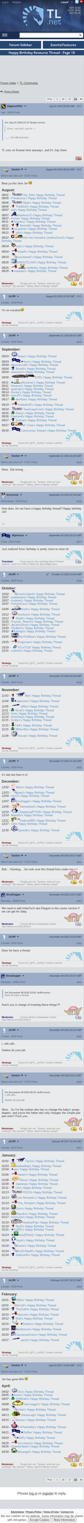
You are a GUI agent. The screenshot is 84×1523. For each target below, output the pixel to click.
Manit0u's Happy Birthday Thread (32, 815)
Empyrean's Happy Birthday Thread (40, 642)
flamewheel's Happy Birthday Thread (42, 806)
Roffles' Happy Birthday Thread (42, 1432)
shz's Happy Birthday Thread (36, 1391)
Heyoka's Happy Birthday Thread (37, 1213)
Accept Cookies (40, 1519)
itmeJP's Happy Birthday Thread (31, 395)
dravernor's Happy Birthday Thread (32, 372)
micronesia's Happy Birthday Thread (40, 1443)
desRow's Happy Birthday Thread (36, 399)
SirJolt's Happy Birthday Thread (36, 1305)
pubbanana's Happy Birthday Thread (33, 597)
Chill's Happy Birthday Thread (33, 725)
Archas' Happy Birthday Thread (30, 218)
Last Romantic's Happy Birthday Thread (41, 1197)
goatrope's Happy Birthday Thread (32, 389)
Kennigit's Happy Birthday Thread (34, 631)
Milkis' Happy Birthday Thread (35, 1300)
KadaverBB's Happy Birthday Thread (42, 820)
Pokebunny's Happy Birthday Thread (34, 198)
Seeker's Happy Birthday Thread (43, 1324)
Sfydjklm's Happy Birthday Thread (32, 628)
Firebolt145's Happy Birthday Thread (40, 404)
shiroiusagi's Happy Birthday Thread (43, 1415)
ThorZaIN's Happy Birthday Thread (37, 1309)
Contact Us (67, 1512)
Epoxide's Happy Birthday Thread (38, 830)
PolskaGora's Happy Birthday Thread (34, 603)
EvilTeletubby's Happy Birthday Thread (42, 1427)
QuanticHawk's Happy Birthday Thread (35, 1446)
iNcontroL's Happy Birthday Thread (43, 382)
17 (69, 99)
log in (33, 1493)
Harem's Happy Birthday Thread (37, 1174)
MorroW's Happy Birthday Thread (40, 225)
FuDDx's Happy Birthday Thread (34, 1229)
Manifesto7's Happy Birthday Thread (39, 215)
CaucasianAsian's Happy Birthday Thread (41, 1334)
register (48, 1493)
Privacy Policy (34, 1512)
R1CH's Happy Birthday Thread (42, 1192)
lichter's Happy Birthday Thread (36, 1409)
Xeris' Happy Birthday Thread (29, 713)
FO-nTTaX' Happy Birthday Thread (39, 647)
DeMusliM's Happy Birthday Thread (38, 1255)
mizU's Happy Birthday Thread (30, 795)
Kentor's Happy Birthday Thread (31, 392)
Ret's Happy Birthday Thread (43, 695)
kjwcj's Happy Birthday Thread (35, 792)
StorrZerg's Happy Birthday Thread (32, 716)
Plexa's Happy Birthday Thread (39, 1180)
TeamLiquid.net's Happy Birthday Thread (48, 409)
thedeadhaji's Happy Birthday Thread (38, 1166)
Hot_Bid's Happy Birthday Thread (44, 195)
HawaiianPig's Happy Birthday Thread (45, 1222)
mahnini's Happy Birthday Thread (31, 650)
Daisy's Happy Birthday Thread (35, 413)
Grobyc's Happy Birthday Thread (31, 720)
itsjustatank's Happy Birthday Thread (39, 257)
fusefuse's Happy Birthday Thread (39, 614)
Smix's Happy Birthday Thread (42, 361)
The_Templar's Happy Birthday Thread (41, 1203)
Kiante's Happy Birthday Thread (36, 1245)
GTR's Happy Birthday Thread (53, 377)
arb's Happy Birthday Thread (29, 209)
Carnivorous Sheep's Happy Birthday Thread (48, 430)
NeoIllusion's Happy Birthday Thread (38, 1329)
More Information (64, 1519)
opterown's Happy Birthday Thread (38, 701)
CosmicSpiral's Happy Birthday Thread (41, 594)
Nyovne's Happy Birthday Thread (38, 1314)
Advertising (17, 1512)
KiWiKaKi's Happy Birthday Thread (37, 1398)
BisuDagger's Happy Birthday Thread (38, 801)
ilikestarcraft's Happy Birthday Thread (34, 365)
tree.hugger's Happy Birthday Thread (47, 1404)
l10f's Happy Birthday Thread (37, 1437)
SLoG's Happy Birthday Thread (34, 710)
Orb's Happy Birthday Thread (29, 823)
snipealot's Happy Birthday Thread (35, 271)
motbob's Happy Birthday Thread (47, 267)
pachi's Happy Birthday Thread (40, 1340)
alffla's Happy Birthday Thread (39, 706)
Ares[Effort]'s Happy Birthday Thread (41, 1235)
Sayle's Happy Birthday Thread (35, 1240)
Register (16, 2)
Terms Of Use (51, 1512)
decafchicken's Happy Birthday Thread (35, 624)
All (81, 99)
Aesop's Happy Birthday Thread (37, 735)
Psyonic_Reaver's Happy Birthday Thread (37, 621)
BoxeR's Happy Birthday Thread (36, 368)
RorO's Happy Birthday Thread (35, 1226)
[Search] (80, 35)
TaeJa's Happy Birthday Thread (44, 1161)
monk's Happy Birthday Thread (40, 609)
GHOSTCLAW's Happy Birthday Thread (41, 262)
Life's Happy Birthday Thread (33, 1187)
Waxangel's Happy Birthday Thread (39, 1451)
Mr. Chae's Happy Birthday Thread (43, 425)
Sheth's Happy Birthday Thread (35, 618)
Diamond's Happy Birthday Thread (32, 416)
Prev (49, 99)
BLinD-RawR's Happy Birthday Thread (40, 1251)
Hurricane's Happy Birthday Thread (32, 1217)
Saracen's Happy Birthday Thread (32, 385)
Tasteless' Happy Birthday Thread (34, 221)
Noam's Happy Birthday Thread (37, 356)
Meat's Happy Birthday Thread (42, 202)
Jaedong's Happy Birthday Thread (37, 1184)
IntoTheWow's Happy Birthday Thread (42, 636)
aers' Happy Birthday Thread (31, 1169)
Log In (5, 2)
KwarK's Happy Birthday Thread (37, 251)
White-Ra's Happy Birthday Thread (37, 729)
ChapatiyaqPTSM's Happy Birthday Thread (45, 812)
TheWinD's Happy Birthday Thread (37, 206)
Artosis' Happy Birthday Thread (33, 1395)
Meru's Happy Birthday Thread (35, 787)
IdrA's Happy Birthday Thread (34, 232)
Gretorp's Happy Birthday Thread (36, 420)
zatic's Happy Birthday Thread (34, 246)
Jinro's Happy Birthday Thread (34, 1208)
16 (63, 99)
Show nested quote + (21, 128)
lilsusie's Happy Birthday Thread (36, 1420)
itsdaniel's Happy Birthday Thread (32, 600)
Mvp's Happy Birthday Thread (34, 1318)
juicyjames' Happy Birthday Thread (35, 228)
